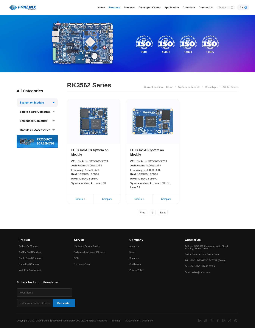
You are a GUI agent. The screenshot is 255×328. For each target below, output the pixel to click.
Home (101, 7)
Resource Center (82, 264)
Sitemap (115, 320)
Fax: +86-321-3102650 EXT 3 (200, 266)
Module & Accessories (29, 270)
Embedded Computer (33, 120)
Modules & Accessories (35, 130)
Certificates (135, 264)
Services (129, 7)
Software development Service (89, 252)
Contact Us (206, 7)
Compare (107, 199)
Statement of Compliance (139, 320)
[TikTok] (230, 320)
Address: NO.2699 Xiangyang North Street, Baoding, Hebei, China (206, 247)
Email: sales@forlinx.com (197, 272)
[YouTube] (206, 320)
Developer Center (150, 7)
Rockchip (210, 86)
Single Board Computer (35, 111)
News (132, 252)
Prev (142, 212)
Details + (80, 199)
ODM (76, 258)
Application (171, 7)
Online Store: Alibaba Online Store (202, 254)
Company (189, 7)
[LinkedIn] (200, 320)
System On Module (28, 246)
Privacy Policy (136, 270)
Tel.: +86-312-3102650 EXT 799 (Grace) (205, 260)
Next (163, 212)
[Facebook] (218, 320)
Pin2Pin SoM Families (29, 252)
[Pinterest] (235, 320)
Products (114, 7)
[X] (212, 320)
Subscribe (63, 303)
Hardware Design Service (87, 246)
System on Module (32, 102)
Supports (134, 258)
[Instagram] (224, 320)
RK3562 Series (229, 86)
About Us (134, 246)
